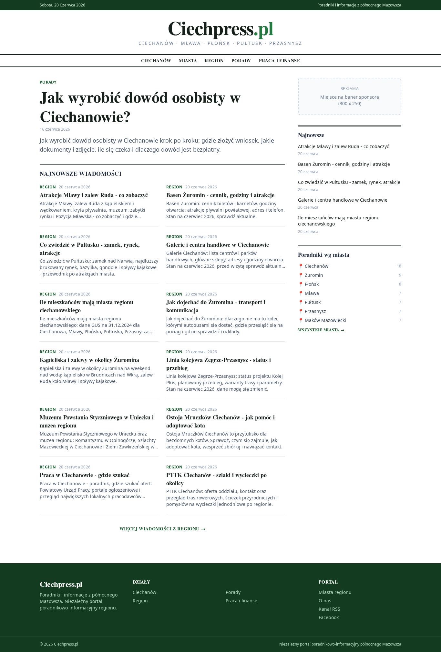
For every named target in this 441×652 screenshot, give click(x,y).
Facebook (329, 617)
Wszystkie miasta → (321, 330)
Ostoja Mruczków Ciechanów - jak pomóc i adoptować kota (220, 421)
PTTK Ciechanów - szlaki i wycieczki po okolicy (216, 479)
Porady (241, 60)
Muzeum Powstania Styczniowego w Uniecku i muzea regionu (97, 421)
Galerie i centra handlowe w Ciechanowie (217, 244)
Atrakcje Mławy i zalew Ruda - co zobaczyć (94, 195)
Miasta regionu (335, 592)
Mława (308, 293)
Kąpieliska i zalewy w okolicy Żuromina (89, 360)
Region (214, 60)
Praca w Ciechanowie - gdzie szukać (84, 475)
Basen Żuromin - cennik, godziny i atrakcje (220, 195)
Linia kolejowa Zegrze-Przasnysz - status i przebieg (218, 364)
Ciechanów (156, 60)
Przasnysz (312, 311)
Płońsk (308, 284)
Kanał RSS (329, 609)
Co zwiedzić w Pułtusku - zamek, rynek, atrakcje (90, 248)
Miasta (188, 60)
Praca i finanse (279, 60)
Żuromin (310, 275)
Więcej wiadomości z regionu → (162, 529)
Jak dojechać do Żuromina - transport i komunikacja (215, 306)
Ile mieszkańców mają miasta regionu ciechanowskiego (86, 306)
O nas (325, 600)
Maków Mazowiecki (322, 320)
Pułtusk (309, 302)
